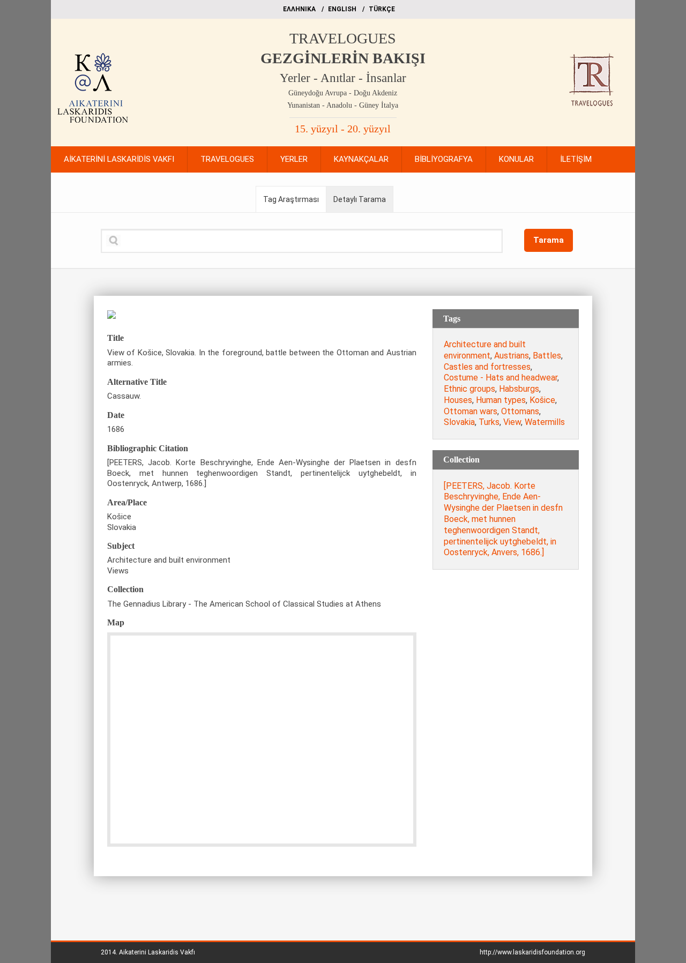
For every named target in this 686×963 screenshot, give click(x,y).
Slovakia (459, 422)
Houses (458, 400)
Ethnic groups (469, 389)
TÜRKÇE (382, 9)
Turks (489, 422)
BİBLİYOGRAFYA (444, 159)
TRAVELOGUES (342, 38)
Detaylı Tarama (359, 199)
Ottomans (520, 411)
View (512, 422)
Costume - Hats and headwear (500, 377)
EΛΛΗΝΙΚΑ (299, 9)
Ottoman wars (470, 411)
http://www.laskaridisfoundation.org (532, 952)
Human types (501, 400)
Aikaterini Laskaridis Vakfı (157, 952)
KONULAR (516, 159)
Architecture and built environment (485, 350)
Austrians (511, 355)
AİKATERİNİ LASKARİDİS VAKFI (119, 159)
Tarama (548, 240)
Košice (542, 400)
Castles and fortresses (487, 367)
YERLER (294, 159)
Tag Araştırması (291, 199)
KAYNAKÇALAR (361, 159)
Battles (547, 355)
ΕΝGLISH (342, 9)
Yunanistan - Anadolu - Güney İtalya (342, 105)
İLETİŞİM (576, 159)
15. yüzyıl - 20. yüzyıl (343, 129)
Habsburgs (519, 389)
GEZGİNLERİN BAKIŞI (343, 58)
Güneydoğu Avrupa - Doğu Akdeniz (342, 93)
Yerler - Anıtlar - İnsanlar (343, 78)
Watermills (545, 422)
